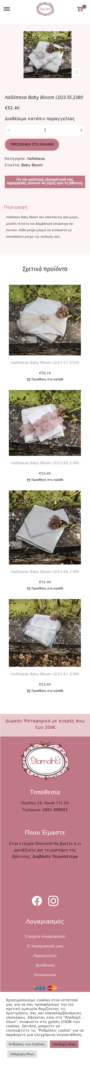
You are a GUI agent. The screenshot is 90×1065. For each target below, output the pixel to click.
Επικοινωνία (45, 975)
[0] (80, 9)
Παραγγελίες (45, 956)
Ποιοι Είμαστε (45, 832)
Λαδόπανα (36, 158)
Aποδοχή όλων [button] (64, 1044)
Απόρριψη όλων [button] (22, 1054)
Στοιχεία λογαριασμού (45, 936)
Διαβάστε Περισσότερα (55, 856)
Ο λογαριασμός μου (45, 946)
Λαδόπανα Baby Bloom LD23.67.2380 (45, 674)
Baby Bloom (32, 165)
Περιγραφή (15, 207)
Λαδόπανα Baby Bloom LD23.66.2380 (45, 572)
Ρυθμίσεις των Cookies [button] (27, 1044)
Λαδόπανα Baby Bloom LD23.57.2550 (45, 362)
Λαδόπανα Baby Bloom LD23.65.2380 (45, 463)
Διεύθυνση (45, 965)
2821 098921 (55, 810)
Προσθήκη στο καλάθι (32, 144)
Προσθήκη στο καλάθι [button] (47, 379)
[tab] (45, 207)
